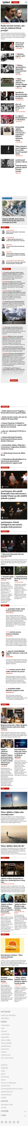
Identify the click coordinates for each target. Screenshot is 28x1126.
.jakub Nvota (9, 636)
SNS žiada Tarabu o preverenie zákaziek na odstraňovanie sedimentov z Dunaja (13, 340)
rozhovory (5, 1034)
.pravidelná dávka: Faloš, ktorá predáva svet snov (15, 610)
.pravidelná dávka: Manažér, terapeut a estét (15, 689)
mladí (3, 1097)
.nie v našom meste (19, 260)
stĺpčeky (4, 1068)
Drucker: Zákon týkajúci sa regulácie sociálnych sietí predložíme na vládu (14, 295)
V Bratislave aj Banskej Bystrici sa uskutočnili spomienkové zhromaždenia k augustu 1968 (13, 359)
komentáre (5, 1085)
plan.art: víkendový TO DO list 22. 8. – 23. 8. (13, 432)
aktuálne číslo (7, 1104)
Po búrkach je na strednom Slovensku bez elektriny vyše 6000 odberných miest (13, 285)
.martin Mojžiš (18, 48)
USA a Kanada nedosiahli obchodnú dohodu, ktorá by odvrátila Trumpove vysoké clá (13, 349)
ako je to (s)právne (8, 1082)
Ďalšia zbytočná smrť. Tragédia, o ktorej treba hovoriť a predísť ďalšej (13, 412)
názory (4, 1031)
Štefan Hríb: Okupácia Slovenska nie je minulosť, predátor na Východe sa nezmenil (15, 255)
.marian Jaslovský (18, 582)
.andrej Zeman (9, 612)
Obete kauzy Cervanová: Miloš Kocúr (13, 454)
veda (3, 1071)
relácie (4, 1052)
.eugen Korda (18, 121)
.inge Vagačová (19, 155)
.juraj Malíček (9, 656)
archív (3, 1107)
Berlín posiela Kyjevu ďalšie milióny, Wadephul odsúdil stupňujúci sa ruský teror (13, 276)
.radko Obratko (4, 958)
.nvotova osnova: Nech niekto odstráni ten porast (15, 670)
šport (3, 1074)
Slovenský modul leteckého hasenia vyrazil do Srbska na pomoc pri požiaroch (14, 330)
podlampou (6, 1046)
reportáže (5, 1037)
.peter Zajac (18, 57)
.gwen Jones (18, 74)
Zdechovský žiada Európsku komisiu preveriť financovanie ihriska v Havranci (11, 439)
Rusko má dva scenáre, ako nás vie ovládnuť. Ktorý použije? (14, 418)
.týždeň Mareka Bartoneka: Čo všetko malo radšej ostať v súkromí (15, 239)
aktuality (5, 1018)
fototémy (5, 1077)
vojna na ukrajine (8, 1015)
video (3, 1079)
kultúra (4, 1065)
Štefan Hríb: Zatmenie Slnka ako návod (15, 247)
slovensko (5, 1025)
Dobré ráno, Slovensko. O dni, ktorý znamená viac (15, 232)
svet (3, 1028)
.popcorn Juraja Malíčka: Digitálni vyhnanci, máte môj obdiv (16, 653)
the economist (7, 1058)
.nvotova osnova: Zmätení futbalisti (13, 633)
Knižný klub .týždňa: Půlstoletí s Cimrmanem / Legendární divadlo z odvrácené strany (13, 447)
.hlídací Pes (18, 173)
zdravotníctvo (7, 1091)
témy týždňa (6, 1043)
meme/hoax (6, 1094)
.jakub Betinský (10, 692)
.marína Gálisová (5, 23)
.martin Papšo (18, 88)
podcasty (5, 1049)
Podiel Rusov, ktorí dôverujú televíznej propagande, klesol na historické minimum (13, 304)
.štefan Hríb (9, 244)
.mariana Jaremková (20, 111)
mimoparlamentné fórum (12, 1088)
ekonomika (6, 1040)
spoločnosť (5, 1055)
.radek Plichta (4, 983)
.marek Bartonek (19, 100)
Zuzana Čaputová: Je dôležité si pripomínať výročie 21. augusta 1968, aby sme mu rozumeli (14, 425)
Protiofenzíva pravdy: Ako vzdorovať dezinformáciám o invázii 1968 (15, 262)
